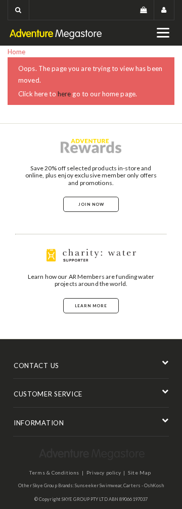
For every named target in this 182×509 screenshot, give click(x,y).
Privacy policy (103, 472)
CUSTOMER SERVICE (48, 394)
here (64, 94)
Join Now (91, 204)
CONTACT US (36, 365)
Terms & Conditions (54, 472)
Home (17, 52)
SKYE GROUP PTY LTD (85, 499)
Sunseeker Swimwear (98, 485)
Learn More (91, 305)
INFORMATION (39, 423)
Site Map (139, 472)
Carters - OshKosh (143, 485)
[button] (18, 10)
